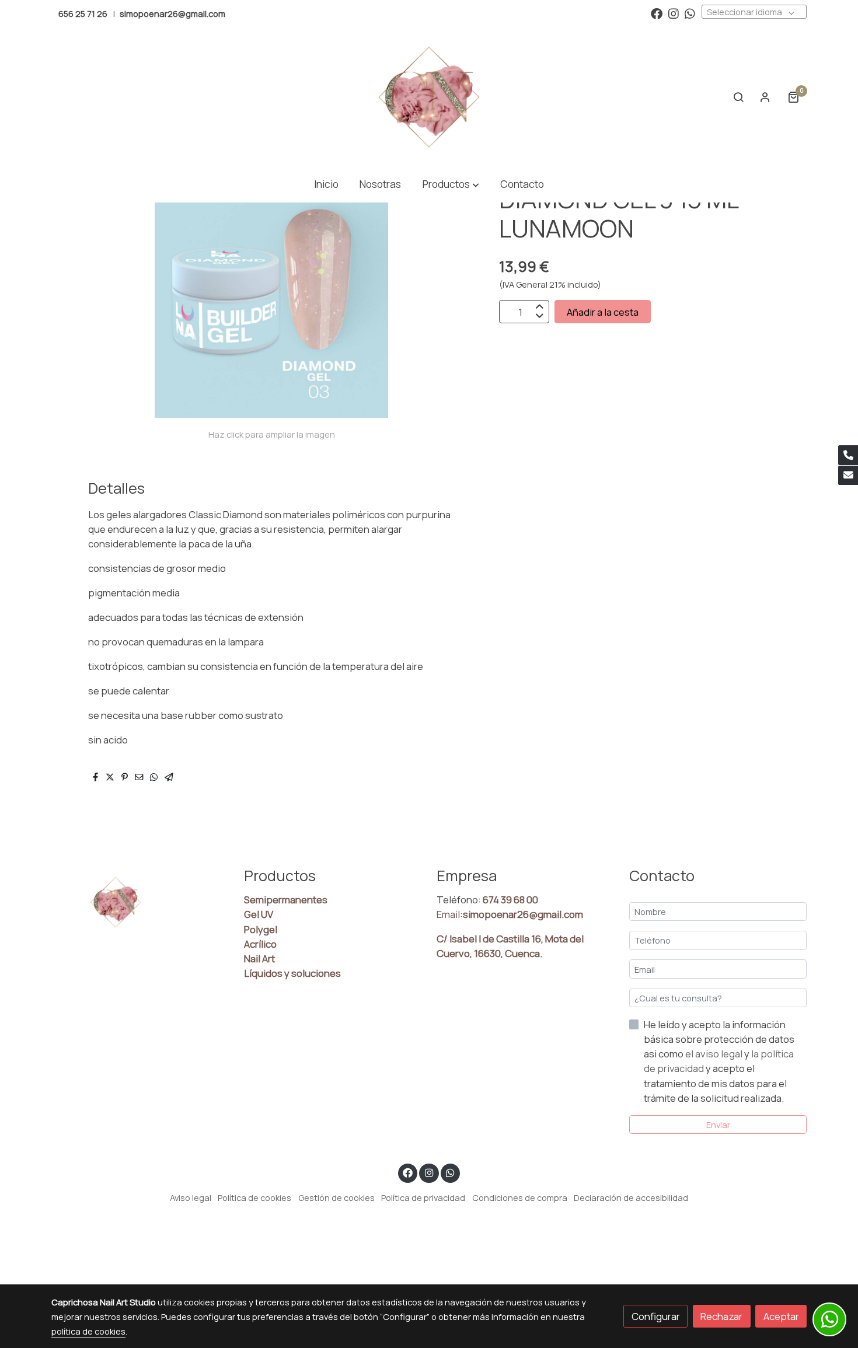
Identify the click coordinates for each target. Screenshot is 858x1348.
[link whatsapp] (690, 13)
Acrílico (260, 944)
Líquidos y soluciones (292, 973)
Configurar (656, 1316)
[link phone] (848, 455)
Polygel (260, 929)
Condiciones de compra (519, 1197)
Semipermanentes (285, 899)
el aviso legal (714, 1053)
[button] (450, 184)
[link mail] (848, 476)
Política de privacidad (423, 1197)
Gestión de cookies (336, 1197)
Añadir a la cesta (603, 312)
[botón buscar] (738, 97)
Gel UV (258, 914)
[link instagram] (673, 13)
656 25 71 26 (82, 13)
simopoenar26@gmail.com (172, 13)
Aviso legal (190, 1197)
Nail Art (259, 958)
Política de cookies (254, 1197)
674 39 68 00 (510, 899)
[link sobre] (140, 902)
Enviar (718, 1124)
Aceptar (781, 1316)
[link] (429, 97)
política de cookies (88, 1331)
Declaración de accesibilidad (631, 1197)
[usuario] (765, 97)
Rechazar (721, 1316)
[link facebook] (656, 13)
